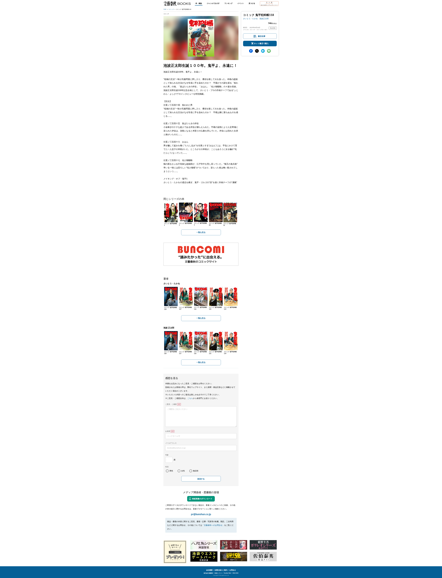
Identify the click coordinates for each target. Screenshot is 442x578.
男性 (171, 471)
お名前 (167, 431)
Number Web (227, 573)
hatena (263, 51)
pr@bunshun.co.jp (201, 514)
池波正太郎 (264, 19)
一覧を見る (201, 232)
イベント (240, 3)
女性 (183, 471)
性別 (167, 467)
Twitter (257, 51)
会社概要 (209, 570)
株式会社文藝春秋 (208, 573)
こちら (190, 398)
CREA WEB (235, 573)
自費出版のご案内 (221, 570)
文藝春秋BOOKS (177, 3)
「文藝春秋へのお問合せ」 (213, 525)
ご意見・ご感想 (171, 404)
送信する (201, 479)
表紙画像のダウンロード (202, 499)
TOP (164, 9)
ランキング (228, 3)
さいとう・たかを (250, 19)
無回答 (195, 471)
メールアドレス (171, 443)
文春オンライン (218, 573)
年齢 (167, 455)
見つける (252, 3)
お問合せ (232, 570)
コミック (171, 9)
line (269, 51)
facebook (251, 51)
